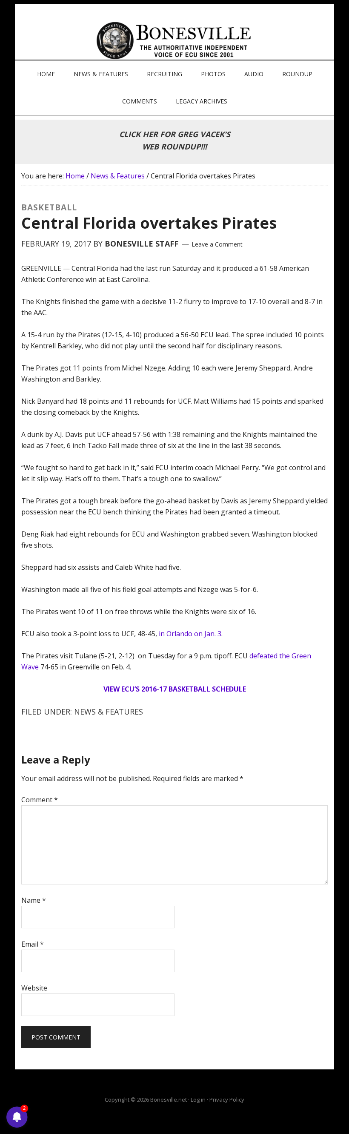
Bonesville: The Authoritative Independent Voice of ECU (175, 40)
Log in (198, 1099)
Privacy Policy (226, 1099)
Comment (39, 799)
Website (34, 988)
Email (32, 944)
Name (33, 900)
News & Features (108, 711)
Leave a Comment (217, 244)
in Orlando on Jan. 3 (190, 633)
